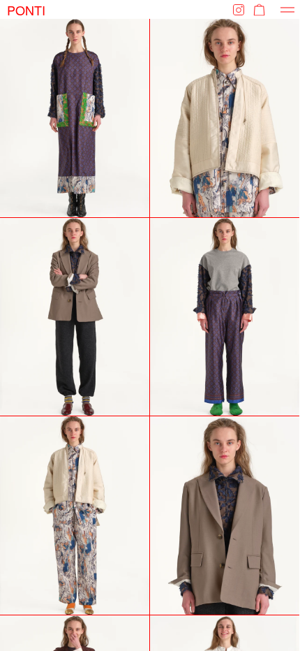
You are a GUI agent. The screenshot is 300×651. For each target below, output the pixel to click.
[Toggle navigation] (287, 9)
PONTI (26, 9)
